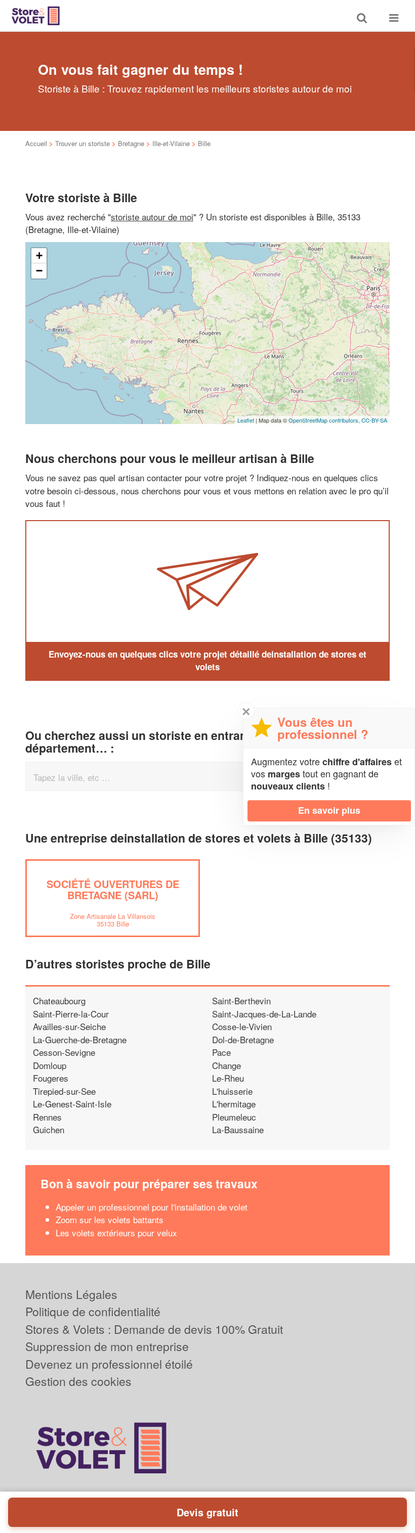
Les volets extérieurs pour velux (116, 1232)
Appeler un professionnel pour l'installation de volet (151, 1206)
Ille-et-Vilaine (171, 143)
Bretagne (131, 143)
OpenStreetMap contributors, (324, 420)
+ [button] (39, 255)
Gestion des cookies (78, 1381)
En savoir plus (329, 810)
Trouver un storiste (82, 143)
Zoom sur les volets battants (109, 1219)
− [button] (39, 270)
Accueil (36, 143)
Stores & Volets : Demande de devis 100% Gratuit (154, 1329)
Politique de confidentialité (92, 1311)
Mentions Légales (71, 1294)
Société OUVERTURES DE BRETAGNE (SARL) (113, 889)
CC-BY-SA (374, 420)
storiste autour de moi (152, 216)
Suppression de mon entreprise (107, 1346)
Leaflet (245, 420)
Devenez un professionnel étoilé (109, 1364)
